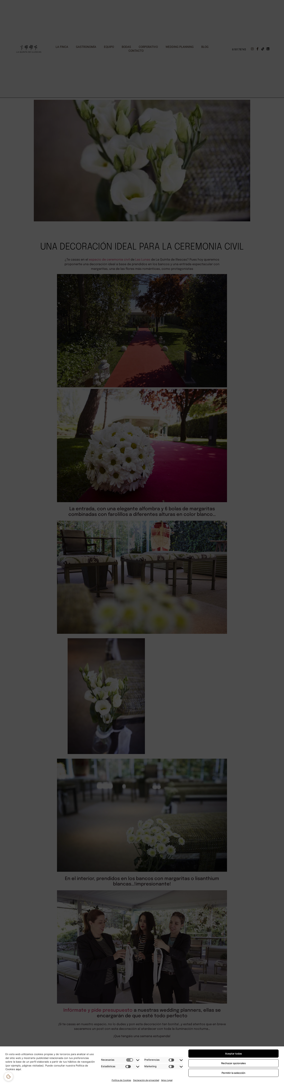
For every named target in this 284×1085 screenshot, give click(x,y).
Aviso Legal (167, 1080)
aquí (18, 1069)
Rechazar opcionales (233, 1063)
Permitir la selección (233, 1072)
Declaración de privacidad (146, 1080)
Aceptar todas (233, 1053)
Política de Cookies (121, 1080)
